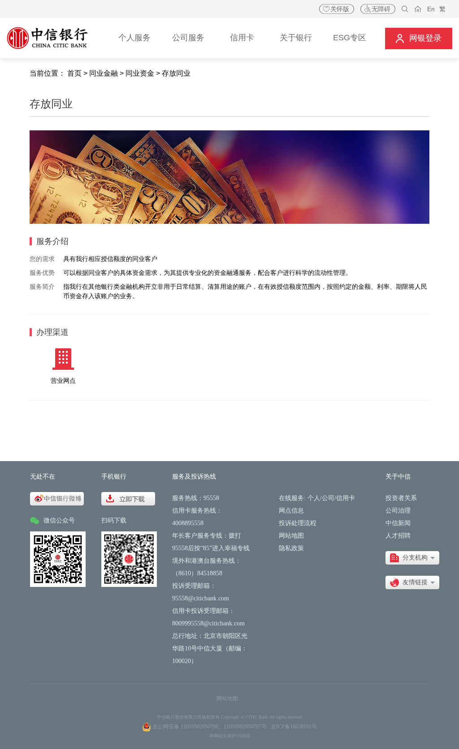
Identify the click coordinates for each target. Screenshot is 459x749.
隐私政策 (291, 548)
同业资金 (140, 73)
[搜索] (405, 9)
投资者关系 (401, 498)
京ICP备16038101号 (294, 726)
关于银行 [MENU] (296, 37)
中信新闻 (398, 523)
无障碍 (381, 9)
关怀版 (339, 9)
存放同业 (176, 73)
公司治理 (398, 510)
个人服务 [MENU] (134, 37)
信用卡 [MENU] (242, 37)
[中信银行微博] (57, 498)
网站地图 (291, 535)
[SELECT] (412, 558)
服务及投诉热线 (194, 476)
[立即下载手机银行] (128, 498)
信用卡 (345, 498)
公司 (328, 498)
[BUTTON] (418, 38)
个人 (313, 498)
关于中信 (398, 476)
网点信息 (291, 510)
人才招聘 (398, 535)
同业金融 (103, 73)
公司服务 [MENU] (188, 37)
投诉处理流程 (297, 523)
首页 (74, 73)
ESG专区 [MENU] (349, 37)
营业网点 (63, 380)
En (431, 9)
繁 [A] (442, 9)
